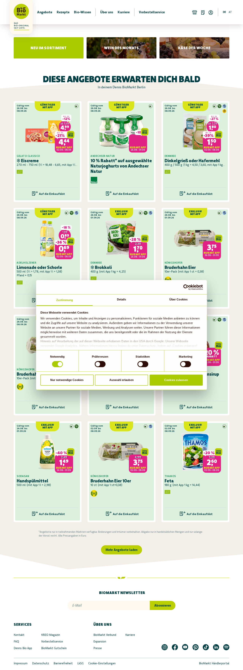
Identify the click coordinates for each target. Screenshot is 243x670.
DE (224, 12)
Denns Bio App (23, 648)
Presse (97, 648)
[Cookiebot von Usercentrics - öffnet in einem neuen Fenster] (186, 287)
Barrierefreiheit (63, 663)
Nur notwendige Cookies (67, 380)
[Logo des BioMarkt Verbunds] (19, 12)
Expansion (99, 641)
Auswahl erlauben (121, 380)
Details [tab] (121, 299)
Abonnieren (162, 605)
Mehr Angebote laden (121, 550)
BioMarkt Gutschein (54, 648)
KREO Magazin (50, 635)
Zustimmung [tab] (64, 300)
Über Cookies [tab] (178, 299)
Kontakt (19, 635)
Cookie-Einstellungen (102, 663)
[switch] (100, 364)
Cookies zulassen (176, 380)
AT (230, 12)
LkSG (80, 663)
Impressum (21, 663)
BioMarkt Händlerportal (214, 663)
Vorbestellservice (52, 641)
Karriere (130, 635)
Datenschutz (40, 663)
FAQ (16, 641)
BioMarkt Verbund (104, 635)
